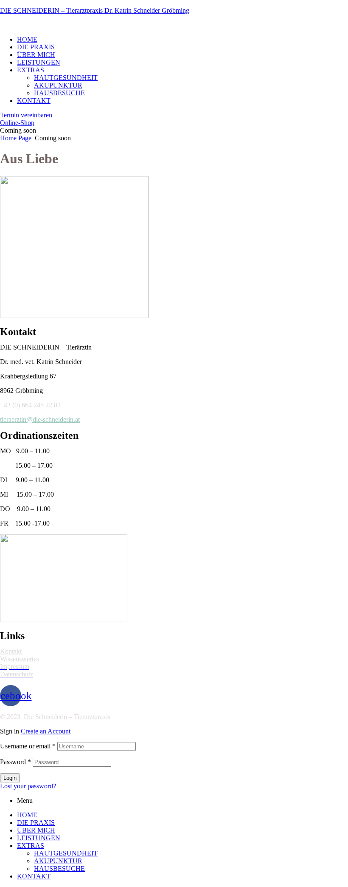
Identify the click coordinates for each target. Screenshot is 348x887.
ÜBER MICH (36, 830)
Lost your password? (28, 786)
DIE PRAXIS (36, 822)
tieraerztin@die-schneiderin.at (40, 419)
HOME (27, 815)
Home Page (15, 138)
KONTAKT (34, 876)
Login (10, 778)
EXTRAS (30, 845)
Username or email (28, 746)
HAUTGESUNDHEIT (66, 853)
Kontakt (11, 651)
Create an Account (45, 731)
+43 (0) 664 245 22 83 (30, 405)
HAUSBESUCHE (59, 868)
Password (15, 761)
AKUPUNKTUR (58, 860)
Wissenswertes (19, 658)
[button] (26, 115)
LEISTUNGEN (38, 838)
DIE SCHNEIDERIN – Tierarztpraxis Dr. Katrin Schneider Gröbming (94, 10)
